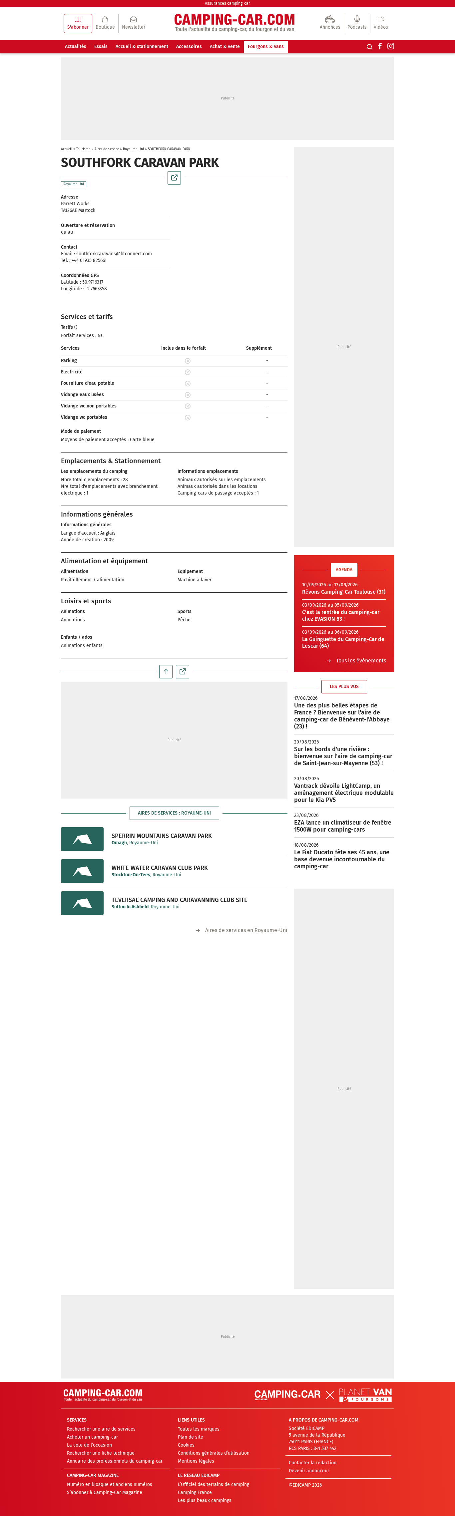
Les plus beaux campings (204, 1500)
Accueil (66, 149)
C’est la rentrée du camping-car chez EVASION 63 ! (340, 615)
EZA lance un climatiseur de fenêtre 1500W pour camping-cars (342, 826)
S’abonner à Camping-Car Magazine (104, 1492)
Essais (101, 46)
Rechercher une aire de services (101, 1429)
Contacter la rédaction (312, 1463)
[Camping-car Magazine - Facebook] (380, 47)
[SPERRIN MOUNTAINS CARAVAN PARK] (82, 839)
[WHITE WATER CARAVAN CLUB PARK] (82, 871)
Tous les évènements (361, 660)
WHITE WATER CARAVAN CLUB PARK (160, 868)
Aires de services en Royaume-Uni (246, 930)
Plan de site (190, 1437)
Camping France (195, 1492)
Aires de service (107, 149)
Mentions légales (196, 1461)
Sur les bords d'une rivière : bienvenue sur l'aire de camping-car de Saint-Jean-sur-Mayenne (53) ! (343, 756)
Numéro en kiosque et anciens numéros (109, 1484)
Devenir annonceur (309, 1471)
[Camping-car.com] (234, 23)
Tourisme (83, 149)
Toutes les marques (199, 1429)
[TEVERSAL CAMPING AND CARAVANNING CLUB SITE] (82, 903)
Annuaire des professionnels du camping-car (115, 1461)
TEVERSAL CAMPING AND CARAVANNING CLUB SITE (179, 900)
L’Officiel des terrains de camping (213, 1484)
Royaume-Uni (133, 149)
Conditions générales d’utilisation (213, 1453)
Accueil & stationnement (142, 46)
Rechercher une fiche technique (101, 1453)
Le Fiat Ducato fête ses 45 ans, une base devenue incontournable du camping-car (341, 859)
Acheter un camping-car (92, 1437)
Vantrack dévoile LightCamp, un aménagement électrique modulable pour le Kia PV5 (344, 793)
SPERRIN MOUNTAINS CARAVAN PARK (162, 836)
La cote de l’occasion (89, 1445)
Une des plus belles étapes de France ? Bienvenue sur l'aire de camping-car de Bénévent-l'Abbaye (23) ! (342, 716)
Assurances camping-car (227, 3)
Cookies (186, 1445)
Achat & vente (225, 46)
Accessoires (189, 46)
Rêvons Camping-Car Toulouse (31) (343, 592)
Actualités (75, 46)
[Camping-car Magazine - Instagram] (390, 47)
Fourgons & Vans (266, 46)
